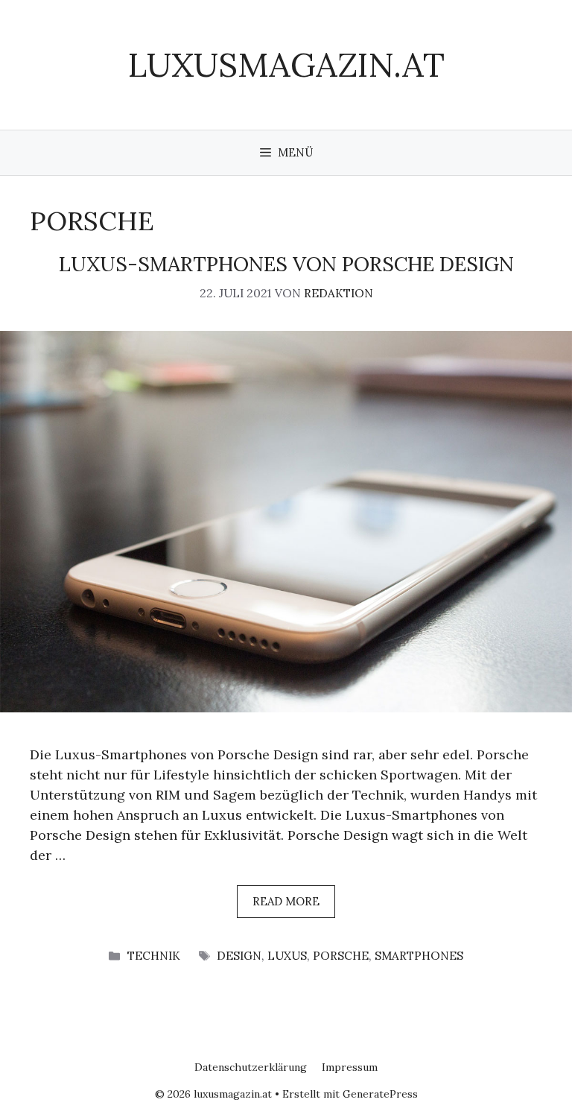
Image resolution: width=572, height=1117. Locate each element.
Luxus (287, 956)
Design (239, 956)
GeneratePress (380, 1094)
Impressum (350, 1067)
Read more (286, 901)
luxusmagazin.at (286, 64)
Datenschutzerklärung (250, 1067)
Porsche (341, 956)
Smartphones (419, 956)
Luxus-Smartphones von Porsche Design (286, 263)
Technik (153, 956)
